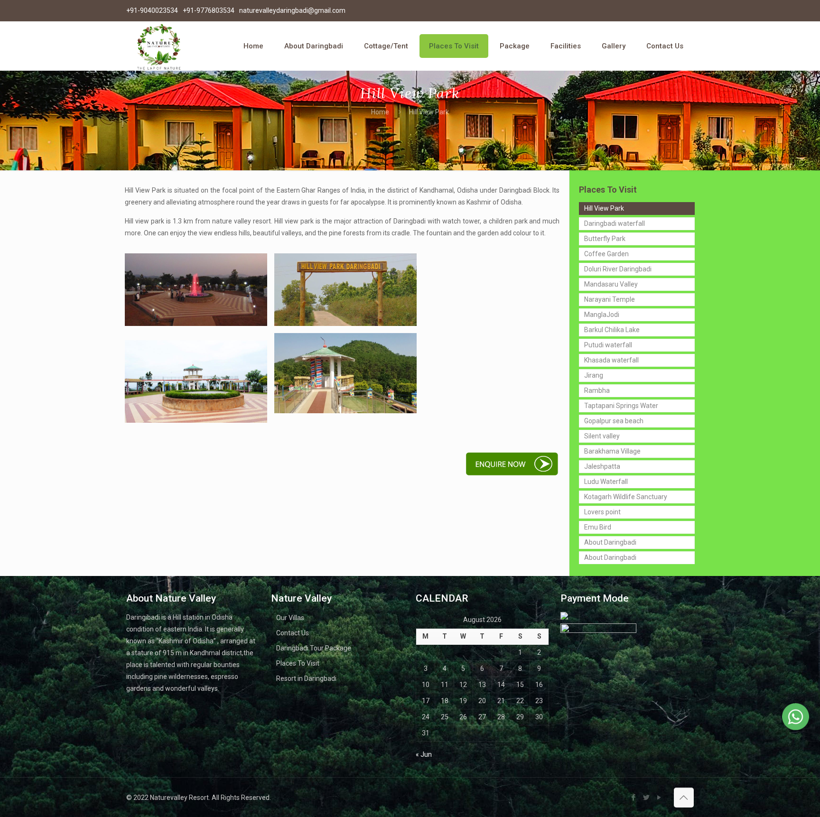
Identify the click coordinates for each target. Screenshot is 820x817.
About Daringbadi (610, 542)
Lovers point (602, 512)
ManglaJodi (601, 314)
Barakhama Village (612, 451)
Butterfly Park (604, 238)
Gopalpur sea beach (613, 421)
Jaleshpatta (602, 466)
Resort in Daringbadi (306, 678)
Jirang (593, 375)
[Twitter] (647, 797)
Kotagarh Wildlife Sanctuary (625, 497)
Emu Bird (597, 527)
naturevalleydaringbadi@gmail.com (292, 10)
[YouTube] (659, 797)
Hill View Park (604, 208)
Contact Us (292, 633)
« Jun (424, 754)
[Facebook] (634, 797)
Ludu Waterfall (606, 481)
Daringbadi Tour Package (313, 648)
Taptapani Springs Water (621, 405)
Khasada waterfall (611, 360)
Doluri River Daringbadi (618, 269)
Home (380, 112)
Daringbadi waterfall (614, 223)
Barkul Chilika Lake (612, 330)
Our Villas (290, 618)
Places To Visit (297, 663)
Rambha (597, 390)
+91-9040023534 (152, 10)
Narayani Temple (609, 299)
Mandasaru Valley (611, 284)
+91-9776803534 (208, 10)
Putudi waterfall (608, 345)
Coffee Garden (606, 254)
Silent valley (602, 436)
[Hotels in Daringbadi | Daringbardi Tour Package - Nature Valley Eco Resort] (159, 46)
